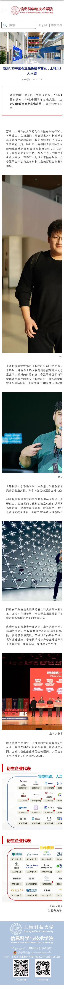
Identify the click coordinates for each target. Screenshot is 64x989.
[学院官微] (43, 962)
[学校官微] (21, 962)
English (43, 25)
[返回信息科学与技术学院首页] (32, 10)
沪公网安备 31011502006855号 (34, 952)
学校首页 (56, 25)
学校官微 (21, 980)
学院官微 (43, 980)
